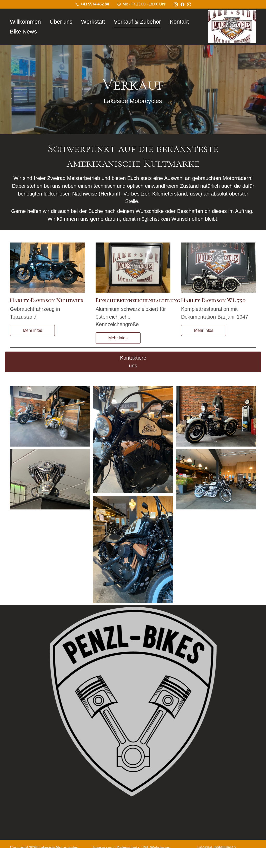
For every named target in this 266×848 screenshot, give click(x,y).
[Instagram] (176, 4)
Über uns (61, 21)
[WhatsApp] (189, 4)
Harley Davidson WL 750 (213, 300)
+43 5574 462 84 (95, 4)
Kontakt (179, 21)
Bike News (23, 31)
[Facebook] (182, 4)
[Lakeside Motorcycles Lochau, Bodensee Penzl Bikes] (133, 722)
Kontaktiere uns (133, 361)
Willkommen (25, 21)
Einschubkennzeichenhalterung (138, 300)
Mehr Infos (32, 330)
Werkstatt (93, 21)
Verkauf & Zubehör (137, 21)
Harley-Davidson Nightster (46, 300)
